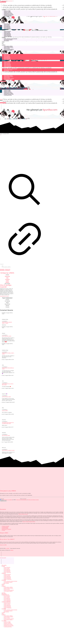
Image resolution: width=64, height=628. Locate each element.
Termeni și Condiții (5, 526)
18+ (2, 265)
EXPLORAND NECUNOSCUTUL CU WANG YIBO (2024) (8, 423)
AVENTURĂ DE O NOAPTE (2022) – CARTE (7, 323)
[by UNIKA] (7, 21)
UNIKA (7, 280)
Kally (7, 277)
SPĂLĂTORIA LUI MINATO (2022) (8, 450)
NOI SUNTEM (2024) (6, 435)
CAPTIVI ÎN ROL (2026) (6, 396)
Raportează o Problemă (6, 529)
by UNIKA (7, 548)
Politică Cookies (5, 528)
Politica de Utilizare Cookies (33, 499)
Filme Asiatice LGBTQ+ (6, 266)
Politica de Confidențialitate (21, 499)
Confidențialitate (5, 527)
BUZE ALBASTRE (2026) (6, 336)
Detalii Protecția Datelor (30, 521)
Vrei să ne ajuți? (3, 1)
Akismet (24, 521)
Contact (3, 530)
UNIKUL (7, 282)
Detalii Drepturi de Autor (23, 514)
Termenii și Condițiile (8, 499)
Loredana (7, 279)
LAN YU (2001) (5, 410)
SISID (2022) (5, 270)
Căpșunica (7, 276)
